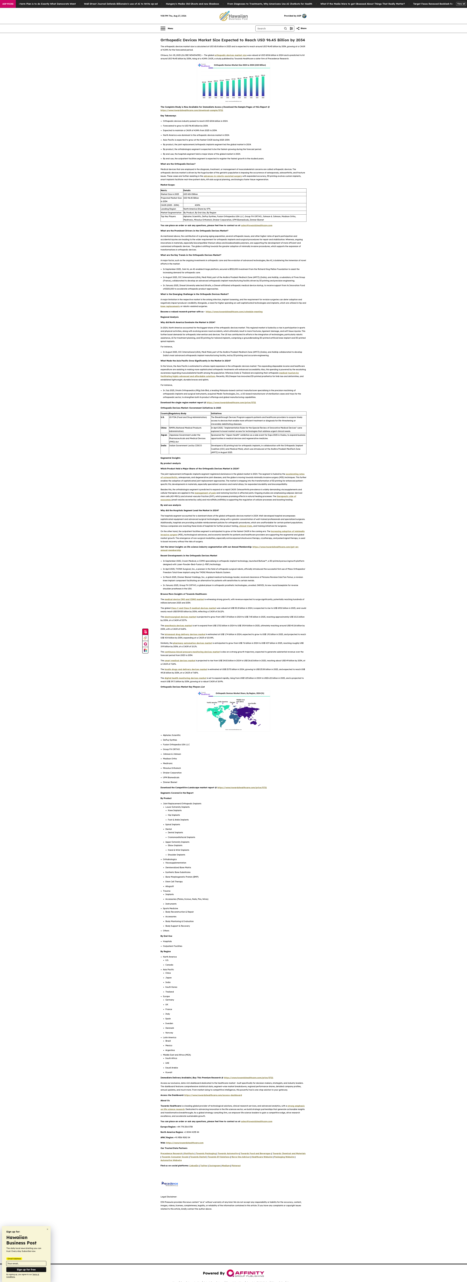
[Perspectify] (145, 638)
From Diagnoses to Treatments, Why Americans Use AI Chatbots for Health (269, 3)
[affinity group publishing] (145, 644)
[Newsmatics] (145, 650)
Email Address (14, 1258)
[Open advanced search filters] (291, 28)
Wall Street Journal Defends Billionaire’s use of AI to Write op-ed (121, 3)
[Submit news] (145, 632)
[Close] (47, 1229)
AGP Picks (7, 4)
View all (461, 4)
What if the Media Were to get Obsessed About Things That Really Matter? (362, 3)
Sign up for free (26, 1269)
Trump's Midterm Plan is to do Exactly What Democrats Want (41, 3)
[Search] (285, 28)
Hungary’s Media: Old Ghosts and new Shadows (192, 3)
